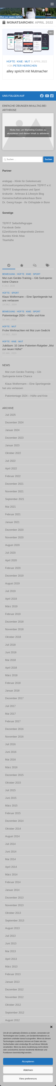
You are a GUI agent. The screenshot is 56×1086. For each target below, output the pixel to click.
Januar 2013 (12, 981)
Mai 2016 (10, 759)
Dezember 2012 (14, 989)
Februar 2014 (13, 882)
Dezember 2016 (14, 729)
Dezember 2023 (14, 437)
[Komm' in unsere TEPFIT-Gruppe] (52, 96)
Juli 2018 (10, 644)
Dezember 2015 (14, 775)
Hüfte (11, 61)
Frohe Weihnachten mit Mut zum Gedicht (26, 330)
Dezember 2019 (14, 575)
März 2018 (11, 675)
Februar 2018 (13, 683)
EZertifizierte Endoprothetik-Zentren (23, 231)
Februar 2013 (13, 974)
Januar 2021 (12, 522)
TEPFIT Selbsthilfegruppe (17, 223)
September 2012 (14, 1012)
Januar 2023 (12, 445)
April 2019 (11, 598)
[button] (51, 1026)
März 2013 (11, 966)
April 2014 (11, 866)
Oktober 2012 (13, 1004)
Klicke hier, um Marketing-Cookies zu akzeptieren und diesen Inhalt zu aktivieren (28, 132)
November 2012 (14, 997)
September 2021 (14, 499)
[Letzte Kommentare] (34, 265)
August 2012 (12, 1020)
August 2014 (12, 836)
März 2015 (11, 805)
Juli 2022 (10, 460)
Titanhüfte (8, 240)
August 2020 (12, 545)
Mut (27, 61)
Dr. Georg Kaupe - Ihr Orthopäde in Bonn (26, 202)
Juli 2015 (10, 790)
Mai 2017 (10, 713)
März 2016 (11, 767)
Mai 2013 (10, 951)
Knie (20, 61)
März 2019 (11, 606)
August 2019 (12, 583)
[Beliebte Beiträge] (21, 265)
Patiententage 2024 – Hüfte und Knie (23, 315)
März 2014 (11, 874)
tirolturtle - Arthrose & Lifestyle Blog (23, 193)
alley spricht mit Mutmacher (27, 71)
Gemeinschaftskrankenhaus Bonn (22, 198)
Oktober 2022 (13, 453)
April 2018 (11, 667)
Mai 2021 (10, 506)
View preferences (28, 1078)
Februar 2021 (13, 514)
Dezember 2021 (14, 483)
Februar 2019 (13, 614)
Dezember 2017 (14, 698)
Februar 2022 (13, 476)
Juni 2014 (10, 851)
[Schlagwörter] (47, 265)
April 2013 (11, 958)
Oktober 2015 (13, 782)
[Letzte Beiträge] (8, 265)
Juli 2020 (10, 552)
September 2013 (14, 920)
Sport (36, 274)
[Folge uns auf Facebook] (42, 96)
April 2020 (11, 560)
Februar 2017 (13, 721)
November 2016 (14, 736)
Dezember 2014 (14, 820)
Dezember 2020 (14, 529)
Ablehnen (28, 1070)
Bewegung (8, 274)
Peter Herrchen (25, 65)
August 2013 (12, 928)
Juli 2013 (10, 935)
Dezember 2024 (14, 422)
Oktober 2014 (13, 828)
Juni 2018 (10, 652)
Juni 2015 (10, 797)
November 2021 (14, 491)
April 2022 (11, 468)
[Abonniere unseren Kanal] (47, 96)
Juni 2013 (10, 943)
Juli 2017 (10, 706)
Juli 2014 (10, 844)
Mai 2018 (10, 660)
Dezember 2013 (14, 897)
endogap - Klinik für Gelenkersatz (21, 181)
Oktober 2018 (13, 637)
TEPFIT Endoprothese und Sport (21, 189)
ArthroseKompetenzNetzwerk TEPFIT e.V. (26, 185)
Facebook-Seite (11, 227)
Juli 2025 (10, 414)
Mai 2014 (10, 859)
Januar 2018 (12, 690)
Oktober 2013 (13, 912)
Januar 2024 (12, 430)
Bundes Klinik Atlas (13, 235)
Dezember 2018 (14, 621)
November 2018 (14, 629)
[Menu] (52, 4)
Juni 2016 (10, 751)
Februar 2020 (13, 568)
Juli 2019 (10, 591)
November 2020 (14, 537)
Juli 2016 (10, 744)
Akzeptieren (28, 1061)
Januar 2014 (12, 890)
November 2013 (14, 905)
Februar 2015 (13, 813)
